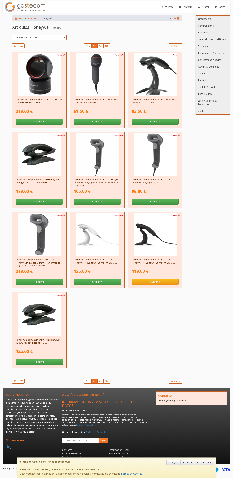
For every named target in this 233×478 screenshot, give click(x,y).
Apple (201, 111)
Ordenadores (205, 18)
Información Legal (119, 449)
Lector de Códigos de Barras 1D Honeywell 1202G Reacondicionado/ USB (38, 341)
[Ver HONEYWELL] (39, 314)
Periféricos (204, 80)
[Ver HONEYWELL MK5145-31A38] (97, 74)
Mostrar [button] (175, 45)
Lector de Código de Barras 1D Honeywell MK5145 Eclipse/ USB (95, 101)
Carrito (221, 7)
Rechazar (187, 462)
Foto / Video (205, 94)
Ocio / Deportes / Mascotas (207, 102)
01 (94, 45)
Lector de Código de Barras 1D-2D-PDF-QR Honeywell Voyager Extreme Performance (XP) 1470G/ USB (96, 182)
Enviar (103, 440)
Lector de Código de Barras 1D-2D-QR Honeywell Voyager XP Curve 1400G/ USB (95, 261)
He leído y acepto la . (87, 432)
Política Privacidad (72, 453)
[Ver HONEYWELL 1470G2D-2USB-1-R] (97, 154)
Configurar (173, 462)
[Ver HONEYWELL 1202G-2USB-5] (39, 154)
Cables (201, 73)
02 (100, 45)
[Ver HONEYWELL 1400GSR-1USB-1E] (97, 234)
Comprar (39, 121)
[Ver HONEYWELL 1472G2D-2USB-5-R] (39, 234)
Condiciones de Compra (75, 457)
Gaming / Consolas (208, 66)
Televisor (203, 46)
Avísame (155, 281)
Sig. (106, 45)
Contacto (187, 7)
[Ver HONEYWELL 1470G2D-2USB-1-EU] (155, 154)
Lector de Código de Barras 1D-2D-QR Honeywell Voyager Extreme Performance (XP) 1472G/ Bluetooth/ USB (38, 262)
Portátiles (203, 32)
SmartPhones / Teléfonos (212, 39)
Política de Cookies (131, 473)
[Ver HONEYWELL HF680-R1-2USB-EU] (39, 74)
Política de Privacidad (84, 425)
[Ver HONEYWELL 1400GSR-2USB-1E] (155, 234)
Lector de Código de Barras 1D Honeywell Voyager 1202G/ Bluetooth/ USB (37, 181)
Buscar (205, 7)
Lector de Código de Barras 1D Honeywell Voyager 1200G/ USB (153, 101)
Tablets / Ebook (206, 87)
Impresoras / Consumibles (212, 53)
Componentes (206, 25)
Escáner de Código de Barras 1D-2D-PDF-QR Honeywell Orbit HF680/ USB (39, 101)
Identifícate (167, 7)
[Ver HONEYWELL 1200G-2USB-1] (155, 74)
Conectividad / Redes (209, 59)
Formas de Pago (118, 457)
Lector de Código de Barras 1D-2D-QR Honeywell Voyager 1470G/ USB (151, 181)
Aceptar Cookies (204, 462)
